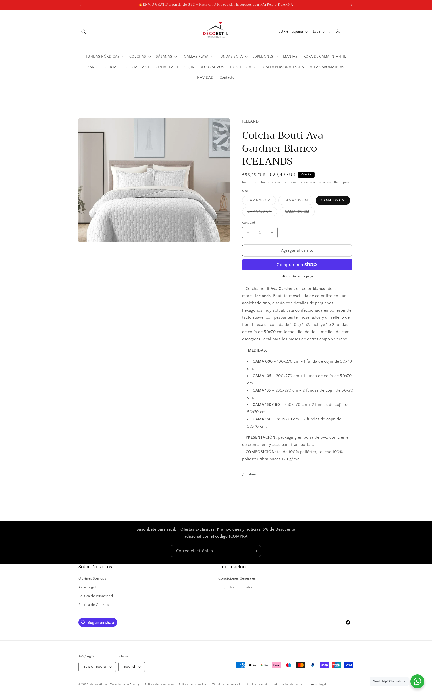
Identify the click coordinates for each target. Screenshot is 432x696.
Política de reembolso (159, 684)
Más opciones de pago (297, 276)
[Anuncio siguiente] (351, 5)
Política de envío (257, 684)
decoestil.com (100, 684)
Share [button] (253, 474)
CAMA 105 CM (299, 201)
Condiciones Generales (237, 579)
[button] (84, 31)
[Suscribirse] (255, 551)
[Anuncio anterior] (80, 5)
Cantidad (248, 222)
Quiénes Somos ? (92, 579)
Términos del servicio (227, 684)
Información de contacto (290, 684)
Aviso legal (87, 587)
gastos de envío (288, 182)
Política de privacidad (193, 684)
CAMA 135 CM (333, 200)
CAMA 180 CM (300, 212)
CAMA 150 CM (262, 212)
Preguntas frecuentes (235, 587)
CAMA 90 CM (262, 201)
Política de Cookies (93, 605)
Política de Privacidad (95, 596)
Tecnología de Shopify (125, 684)
